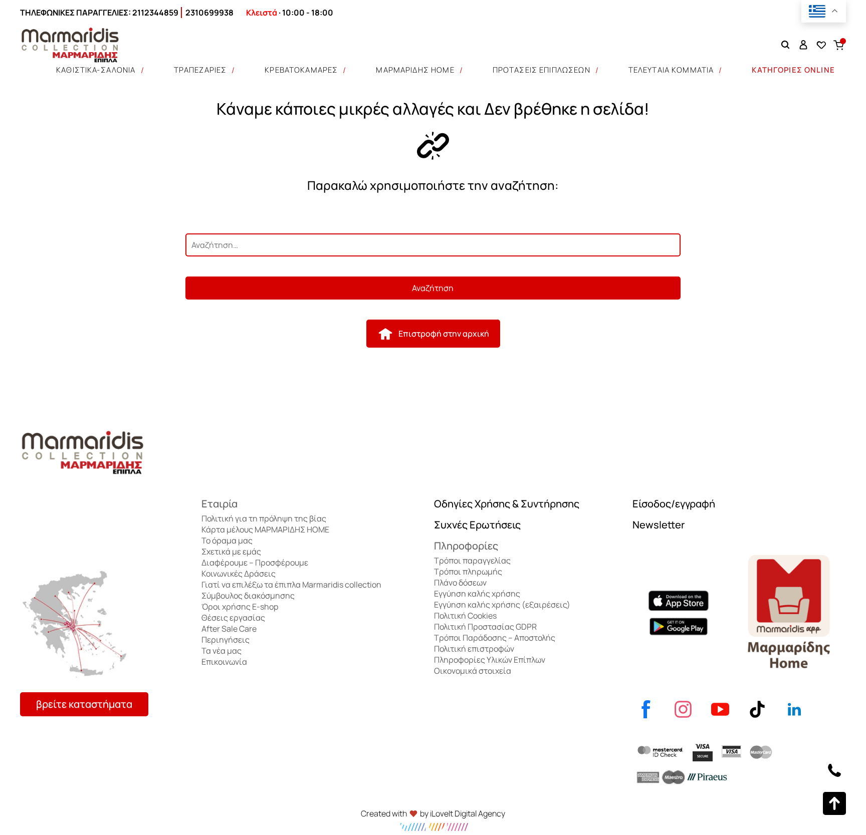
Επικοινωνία (224, 661)
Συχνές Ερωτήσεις (477, 524)
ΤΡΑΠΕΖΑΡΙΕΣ (200, 70)
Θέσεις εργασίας (233, 617)
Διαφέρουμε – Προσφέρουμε (254, 562)
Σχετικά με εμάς (231, 551)
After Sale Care (229, 628)
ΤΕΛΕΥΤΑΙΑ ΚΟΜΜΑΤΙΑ (671, 70)
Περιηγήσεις (225, 639)
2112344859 (155, 12)
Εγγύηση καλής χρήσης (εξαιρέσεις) (502, 604)
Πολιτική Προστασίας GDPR (485, 626)
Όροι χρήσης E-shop (239, 606)
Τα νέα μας (221, 650)
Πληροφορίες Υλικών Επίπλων (489, 659)
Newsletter (658, 524)
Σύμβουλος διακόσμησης (248, 595)
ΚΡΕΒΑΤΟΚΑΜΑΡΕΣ (301, 70)
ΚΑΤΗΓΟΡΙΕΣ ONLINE (793, 70)
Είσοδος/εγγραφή (673, 503)
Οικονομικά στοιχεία (472, 670)
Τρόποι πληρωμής (468, 571)
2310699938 (209, 12)
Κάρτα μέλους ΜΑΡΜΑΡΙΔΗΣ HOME (265, 529)
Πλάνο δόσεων (460, 582)
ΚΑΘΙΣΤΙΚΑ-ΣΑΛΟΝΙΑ (96, 70)
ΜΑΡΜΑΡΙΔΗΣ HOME (415, 70)
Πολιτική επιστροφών (474, 648)
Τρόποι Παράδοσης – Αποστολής (494, 637)
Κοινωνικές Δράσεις (238, 573)
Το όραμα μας (227, 540)
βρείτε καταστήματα (84, 704)
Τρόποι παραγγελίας (472, 560)
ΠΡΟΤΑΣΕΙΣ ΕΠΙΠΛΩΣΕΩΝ (541, 70)
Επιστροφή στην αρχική (443, 333)
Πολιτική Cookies (465, 615)
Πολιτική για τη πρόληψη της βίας (263, 518)
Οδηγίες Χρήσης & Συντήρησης (506, 503)
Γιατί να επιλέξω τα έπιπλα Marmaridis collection (291, 584)
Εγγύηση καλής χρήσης (477, 593)
